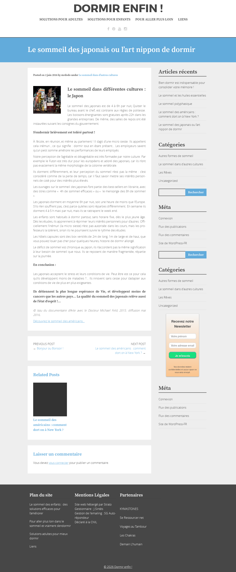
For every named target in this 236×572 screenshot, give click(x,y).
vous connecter (59, 463)
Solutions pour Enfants (109, 19)
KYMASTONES (129, 509)
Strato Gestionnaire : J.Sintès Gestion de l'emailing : (93, 508)
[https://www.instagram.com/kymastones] (125, 29)
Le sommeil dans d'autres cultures (98, 75)
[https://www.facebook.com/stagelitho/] (108, 29)
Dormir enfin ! (118, 8)
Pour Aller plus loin (154, 19)
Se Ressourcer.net (132, 518)
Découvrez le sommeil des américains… (59, 321)
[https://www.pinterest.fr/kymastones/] (113, 29)
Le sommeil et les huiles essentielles (182, 95)
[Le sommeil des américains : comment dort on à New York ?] (50, 415)
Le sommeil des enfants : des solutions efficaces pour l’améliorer (48, 508)
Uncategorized (168, 181)
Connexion (166, 218)
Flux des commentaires (174, 235)
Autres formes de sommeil (176, 156)
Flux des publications (172, 227)
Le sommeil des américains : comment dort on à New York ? (50, 425)
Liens (183, 19)
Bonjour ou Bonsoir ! (50, 348)
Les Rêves (165, 172)
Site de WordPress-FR (173, 243)
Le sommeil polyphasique (175, 104)
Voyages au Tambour (133, 526)
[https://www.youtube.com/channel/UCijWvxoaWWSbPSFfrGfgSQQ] (119, 29)
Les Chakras (127, 535)
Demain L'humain (131, 544)
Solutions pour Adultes (61, 19)
